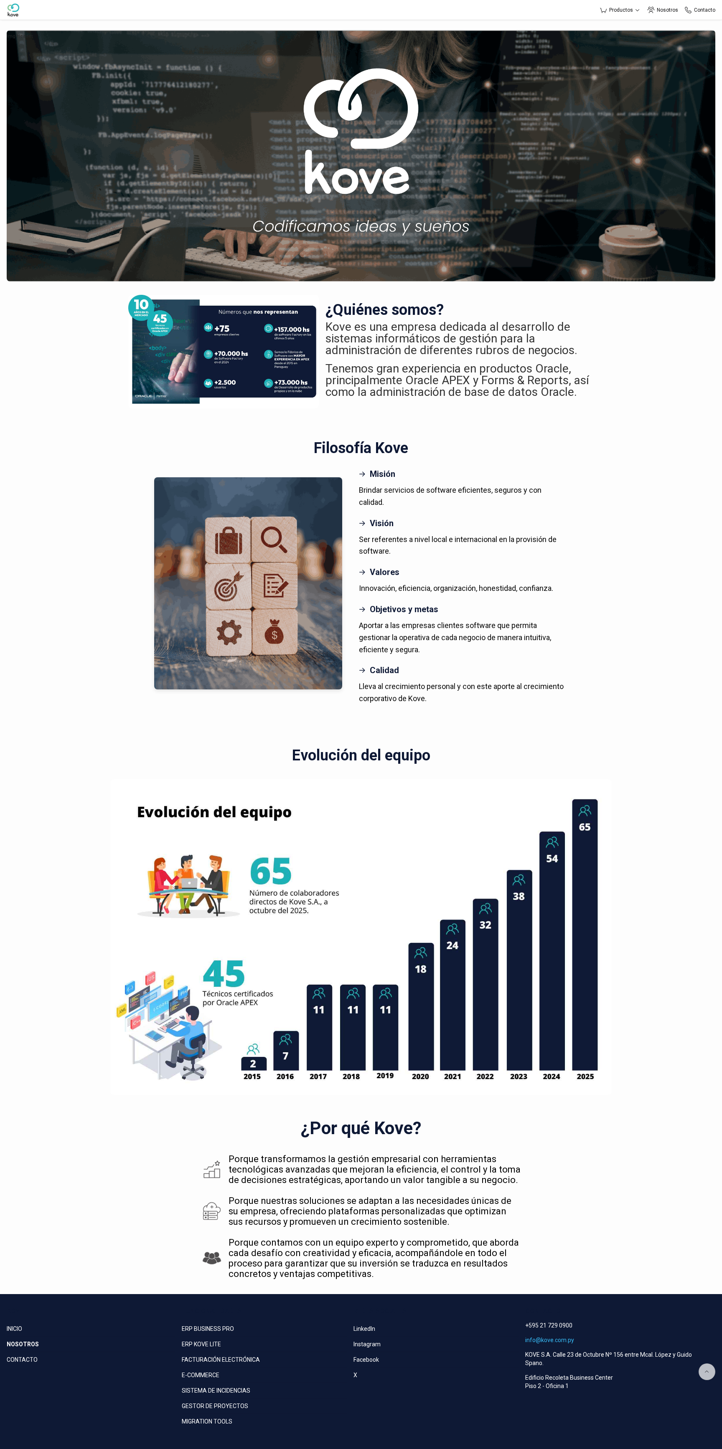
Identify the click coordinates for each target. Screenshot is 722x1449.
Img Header (20, 36)
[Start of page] (707, 1371)
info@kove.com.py (549, 1340)
